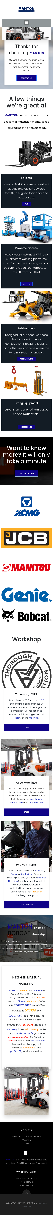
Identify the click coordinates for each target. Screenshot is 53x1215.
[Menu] (26, 22)
